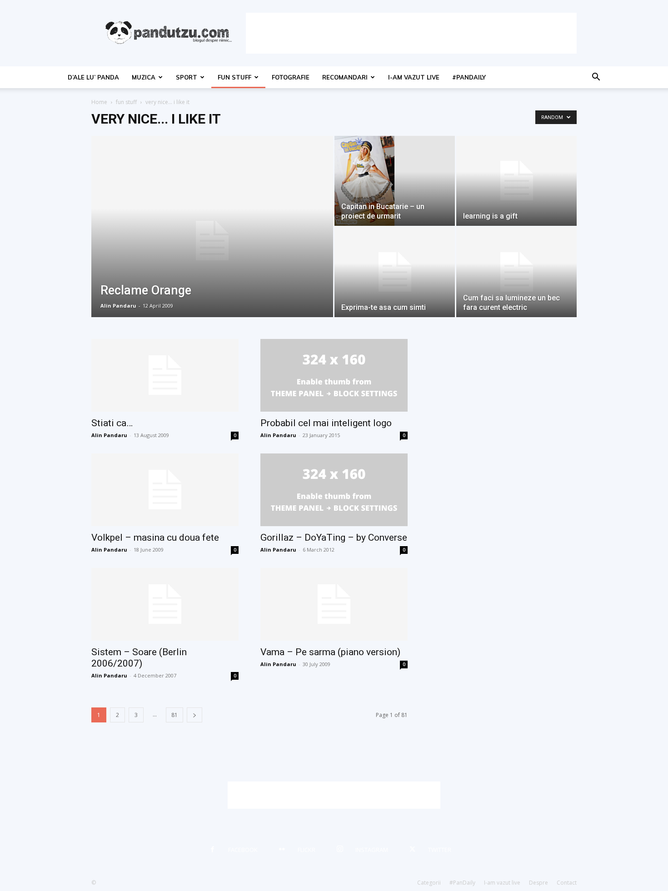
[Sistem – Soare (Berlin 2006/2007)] (165, 604)
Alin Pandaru (118, 305)
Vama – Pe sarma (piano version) (330, 652)
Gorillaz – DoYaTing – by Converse (333, 537)
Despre (538, 882)
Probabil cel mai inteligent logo (326, 423)
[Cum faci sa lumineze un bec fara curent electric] (516, 272)
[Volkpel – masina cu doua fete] (165, 489)
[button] (596, 78)
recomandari (345, 77)
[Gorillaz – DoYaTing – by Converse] (334, 489)
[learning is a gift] (516, 181)
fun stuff (234, 77)
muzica (143, 77)
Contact (567, 882)
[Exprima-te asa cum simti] (394, 272)
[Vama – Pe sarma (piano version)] (334, 604)
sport (186, 77)
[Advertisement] (411, 33)
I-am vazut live (413, 77)
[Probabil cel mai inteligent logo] (334, 375)
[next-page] (194, 714)
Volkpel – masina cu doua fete (155, 537)
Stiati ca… (112, 423)
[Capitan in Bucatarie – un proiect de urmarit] (394, 181)
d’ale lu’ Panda (93, 77)
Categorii (429, 882)
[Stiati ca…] (165, 375)
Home (99, 102)
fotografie (290, 77)
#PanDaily (469, 77)
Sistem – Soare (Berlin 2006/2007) (139, 658)
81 (174, 715)
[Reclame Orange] (212, 241)
